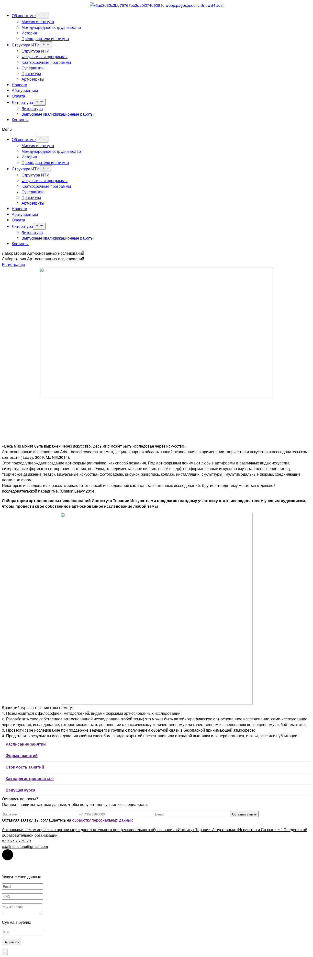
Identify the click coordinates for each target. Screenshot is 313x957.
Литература (22, 102)
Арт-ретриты (33, 79)
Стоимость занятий (25, 767)
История (29, 33)
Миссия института (38, 21)
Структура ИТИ (26, 45)
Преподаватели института (45, 38)
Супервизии (33, 68)
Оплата (18, 96)
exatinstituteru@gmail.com (25, 846)
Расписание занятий (26, 744)
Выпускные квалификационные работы (58, 114)
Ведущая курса (20, 790)
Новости (19, 85)
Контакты (20, 119)
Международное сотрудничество (51, 27)
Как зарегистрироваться (30, 778)
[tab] (156, 744)
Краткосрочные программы (46, 62)
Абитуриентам (25, 90)
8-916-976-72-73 (16, 841)
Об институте (24, 15)
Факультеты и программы (44, 56)
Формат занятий (22, 755)
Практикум (31, 73)
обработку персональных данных (102, 820)
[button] (156, 129)
